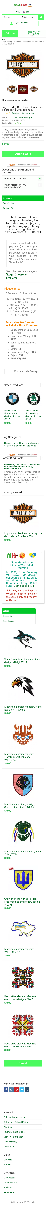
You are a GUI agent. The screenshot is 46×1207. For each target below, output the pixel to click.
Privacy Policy (10, 1141)
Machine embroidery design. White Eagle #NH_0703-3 (23, 708)
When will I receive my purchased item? (15, 185)
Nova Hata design (23, 117)
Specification (8, 203)
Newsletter (9, 1192)
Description (8, 198)
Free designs (8, 621)
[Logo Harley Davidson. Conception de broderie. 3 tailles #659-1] (12, 89)
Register (24, 22)
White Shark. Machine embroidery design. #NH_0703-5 (22, 661)
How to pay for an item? (15, 178)
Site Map (8, 1164)
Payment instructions (14, 1132)
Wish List (8, 1187)
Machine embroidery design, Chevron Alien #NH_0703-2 (19, 806)
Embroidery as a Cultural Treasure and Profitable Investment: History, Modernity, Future (22, 466)
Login (16, 22)
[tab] (23, 179)
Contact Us (9, 1146)
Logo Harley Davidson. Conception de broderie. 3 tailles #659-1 (23, 535)
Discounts (7, 616)
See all (23, 1063)
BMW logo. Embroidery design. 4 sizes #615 (12, 415)
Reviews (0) (8, 208)
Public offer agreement (15, 1117)
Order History (10, 1182)
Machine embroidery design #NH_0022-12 (19, 950)
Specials (8, 1159)
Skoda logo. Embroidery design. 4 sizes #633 (33, 415)
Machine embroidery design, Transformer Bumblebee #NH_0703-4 (19, 757)
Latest (6, 611)
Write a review (28, 113)
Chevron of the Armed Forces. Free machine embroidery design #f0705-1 (22, 901)
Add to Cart (23, 154)
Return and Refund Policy (16, 1122)
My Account (9, 1177)
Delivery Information (13, 1136)
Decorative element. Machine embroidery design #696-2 (20, 998)
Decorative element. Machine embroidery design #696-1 (20, 1045)
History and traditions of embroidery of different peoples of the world (21, 444)
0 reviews (16, 113)
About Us (8, 1127)
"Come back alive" (24, 585)
